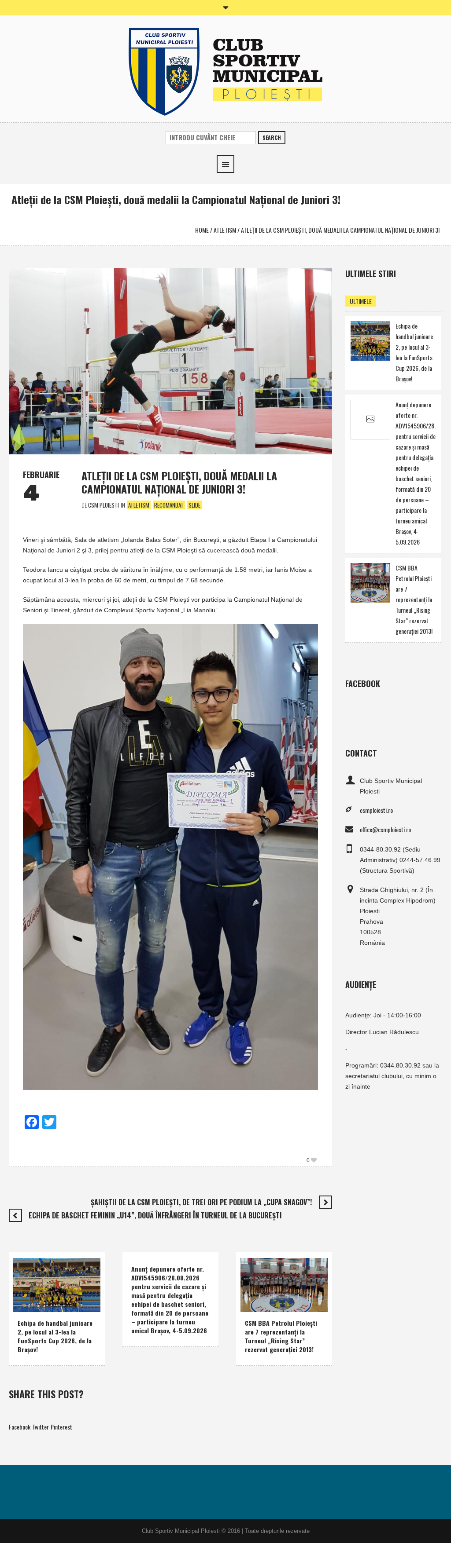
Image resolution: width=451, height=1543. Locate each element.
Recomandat (169, 505)
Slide (194, 505)
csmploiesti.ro (376, 810)
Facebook (19, 1426)
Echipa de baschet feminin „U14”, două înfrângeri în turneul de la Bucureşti (155, 1215)
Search (271, 137)
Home (202, 229)
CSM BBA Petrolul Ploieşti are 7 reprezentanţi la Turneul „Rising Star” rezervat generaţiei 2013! (281, 1336)
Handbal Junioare (66, 1291)
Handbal (29, 1291)
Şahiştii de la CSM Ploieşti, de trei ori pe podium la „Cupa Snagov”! (201, 1202)
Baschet (257, 1303)
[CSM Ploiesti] (225, 70)
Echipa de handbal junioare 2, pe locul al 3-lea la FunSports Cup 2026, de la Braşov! (55, 1336)
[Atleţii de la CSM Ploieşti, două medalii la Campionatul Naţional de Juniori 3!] (170, 360)
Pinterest (61, 1426)
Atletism (225, 229)
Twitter (40, 1426)
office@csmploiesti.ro (385, 829)
